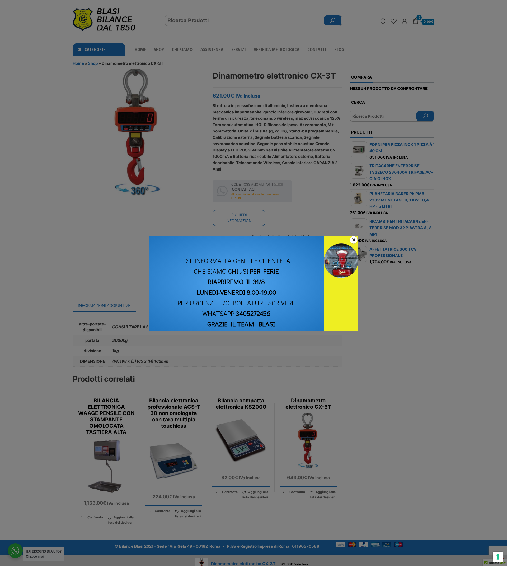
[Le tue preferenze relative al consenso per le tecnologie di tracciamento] (498, 557)
